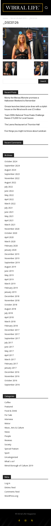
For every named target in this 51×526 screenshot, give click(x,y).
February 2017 (11, 363)
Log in (7, 483)
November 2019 (12, 258)
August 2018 (10, 309)
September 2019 (12, 262)
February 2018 (11, 325)
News (7, 432)
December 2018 (12, 296)
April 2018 (9, 317)
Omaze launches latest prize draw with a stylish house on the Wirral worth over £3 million (26, 108)
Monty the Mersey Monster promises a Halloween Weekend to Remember (22, 99)
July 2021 (9, 207)
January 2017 (10, 367)
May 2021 (9, 216)
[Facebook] (19, 520)
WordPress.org (11, 496)
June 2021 (9, 212)
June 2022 (9, 191)
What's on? (10, 461)
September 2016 (12, 384)
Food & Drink (11, 410)
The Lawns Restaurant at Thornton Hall (22, 124)
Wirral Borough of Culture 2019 (19, 465)
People (8, 436)
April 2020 (9, 237)
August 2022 (10, 182)
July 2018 (9, 313)
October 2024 (11, 161)
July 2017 (9, 342)
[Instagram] (25, 520)
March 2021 (10, 224)
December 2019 (12, 254)
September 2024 (12, 165)
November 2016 (12, 376)
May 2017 (9, 351)
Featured (9, 406)
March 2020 (10, 241)
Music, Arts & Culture (14, 427)
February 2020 (11, 245)
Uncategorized (11, 457)
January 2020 (10, 250)
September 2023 (12, 174)
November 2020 (12, 228)
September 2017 (12, 338)
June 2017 (9, 346)
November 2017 (12, 334)
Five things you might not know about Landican (25, 131)
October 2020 (11, 233)
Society (8, 444)
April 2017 (9, 355)
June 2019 (9, 271)
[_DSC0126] (25, 58)
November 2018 (12, 300)
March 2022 (10, 203)
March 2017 (10, 359)
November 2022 (12, 178)
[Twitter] (31, 520)
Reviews (8, 440)
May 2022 (9, 195)
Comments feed (12, 491)
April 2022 (9, 199)
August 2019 (10, 266)
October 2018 (11, 304)
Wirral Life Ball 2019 (18, 18)
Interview (9, 419)
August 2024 (10, 169)
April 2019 (9, 279)
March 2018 (10, 321)
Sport (7, 453)
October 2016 (11, 380)
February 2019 (11, 287)
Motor (7, 423)
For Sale (8, 415)
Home (5, 18)
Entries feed (10, 487)
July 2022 (9, 186)
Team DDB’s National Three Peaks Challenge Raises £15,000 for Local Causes (24, 116)
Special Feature (12, 448)
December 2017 (12, 330)
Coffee (8, 402)
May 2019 (9, 275)
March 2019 (10, 283)
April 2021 (9, 220)
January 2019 (10, 292)
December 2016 (12, 372)
